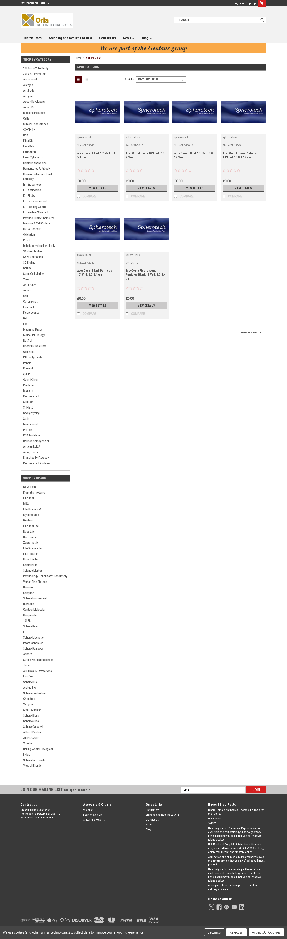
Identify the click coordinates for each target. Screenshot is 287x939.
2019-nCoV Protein (34, 74)
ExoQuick (29, 307)
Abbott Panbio (32, 732)
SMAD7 (212, 823)
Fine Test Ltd (31, 526)
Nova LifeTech (31, 559)
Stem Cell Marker (33, 274)
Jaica (26, 665)
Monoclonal (30, 424)
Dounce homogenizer (36, 441)
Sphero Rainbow (33, 649)
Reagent (28, 391)
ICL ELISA (29, 196)
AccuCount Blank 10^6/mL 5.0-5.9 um (97, 155)
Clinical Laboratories (35, 124)
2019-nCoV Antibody (35, 68)
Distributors (33, 38)
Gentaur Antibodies (35, 163)
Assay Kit (29, 107)
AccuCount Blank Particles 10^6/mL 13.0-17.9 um (240, 155)
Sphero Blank (31, 715)
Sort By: (129, 79)
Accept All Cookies (266, 932)
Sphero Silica (31, 721)
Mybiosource (31, 515)
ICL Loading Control (35, 207)
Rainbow (28, 385)
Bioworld (28, 604)
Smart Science (32, 710)
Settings (214, 932)
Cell (25, 296)
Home (78, 58)
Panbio (27, 363)
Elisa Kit (28, 141)
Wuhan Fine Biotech (35, 582)
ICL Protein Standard (35, 212)
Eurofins (28, 676)
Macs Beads (215, 818)
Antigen (28, 96)
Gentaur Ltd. (30, 565)
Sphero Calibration (34, 693)
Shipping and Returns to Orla (70, 38)
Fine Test (28, 498)
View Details (97, 188)
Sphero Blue (30, 682)
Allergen (28, 85)
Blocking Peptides (34, 113)
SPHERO (28, 407)
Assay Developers (34, 102)
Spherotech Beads (34, 760)
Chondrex (29, 699)
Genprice (28, 593)
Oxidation (29, 234)
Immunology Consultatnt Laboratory (45, 576)
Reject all (236, 932)
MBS (26, 504)
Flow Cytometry (33, 157)
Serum (27, 268)
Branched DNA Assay (36, 458)
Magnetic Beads (33, 329)
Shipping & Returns (94, 819)
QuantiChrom (31, 379)
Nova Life (29, 531)
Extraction (29, 152)
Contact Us (107, 38)
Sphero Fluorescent (35, 598)
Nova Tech (29, 487)
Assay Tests (30, 452)
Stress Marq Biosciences (38, 660)
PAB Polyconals (32, 357)
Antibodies (29, 285)
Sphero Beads (31, 626)
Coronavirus (30, 301)
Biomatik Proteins (34, 492)
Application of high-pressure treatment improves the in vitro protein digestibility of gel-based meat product (236, 860)
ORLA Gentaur (31, 229)
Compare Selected (251, 332)
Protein (27, 430)
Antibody (28, 90)
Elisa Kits (28, 146)
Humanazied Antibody (36, 168)
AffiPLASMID (31, 738)
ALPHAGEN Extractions (37, 671)
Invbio (26, 754)
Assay (27, 290)
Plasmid (28, 368)
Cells (26, 118)
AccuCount (30, 79)
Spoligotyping (31, 413)
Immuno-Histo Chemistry (38, 218)
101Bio (27, 621)
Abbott (27, 654)
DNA (26, 135)
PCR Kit (27, 240)
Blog (145, 38)
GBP (44, 3)
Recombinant (31, 396)
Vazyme (28, 704)
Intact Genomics (33, 643)
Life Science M (32, 509)
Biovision (28, 587)
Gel (25, 318)
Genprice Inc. (31, 615)
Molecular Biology (34, 335)
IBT (25, 632)
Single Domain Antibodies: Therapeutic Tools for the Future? (236, 812)
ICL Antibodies (32, 190)
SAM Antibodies (33, 257)
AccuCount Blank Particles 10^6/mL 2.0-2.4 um (94, 272)
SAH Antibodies (32, 251)
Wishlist (88, 810)
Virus (26, 279)
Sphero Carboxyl (33, 727)
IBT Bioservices (32, 184)
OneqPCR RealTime (34, 346)
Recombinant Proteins (36, 463)
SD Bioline (29, 262)
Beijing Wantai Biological (38, 749)
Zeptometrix (30, 543)
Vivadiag (28, 743)
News (127, 38)
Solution (28, 402)
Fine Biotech (30, 554)
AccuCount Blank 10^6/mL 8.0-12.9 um (194, 155)
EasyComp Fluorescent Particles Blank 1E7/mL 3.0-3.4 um (146, 274)
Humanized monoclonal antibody (37, 176)
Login (237, 3)
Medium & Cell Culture (36, 223)
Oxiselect (29, 352)
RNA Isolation (31, 435)
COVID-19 (29, 129)
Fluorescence (31, 313)
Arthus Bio (29, 687)
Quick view (98, 131)
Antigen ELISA (31, 446)
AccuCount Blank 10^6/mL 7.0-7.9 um (145, 155)
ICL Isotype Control (35, 201)
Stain (26, 419)
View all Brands (32, 766)
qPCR (26, 374)
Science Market (32, 570)
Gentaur (28, 520)
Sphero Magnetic (33, 637)
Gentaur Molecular (34, 609)
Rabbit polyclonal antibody (39, 246)
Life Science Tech (33, 548)
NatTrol (27, 341)
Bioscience (30, 537)
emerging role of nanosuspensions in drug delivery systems (233, 887)
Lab (25, 324)
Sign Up (251, 3)
